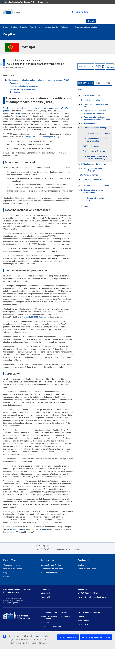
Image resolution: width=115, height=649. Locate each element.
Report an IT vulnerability (51, 627)
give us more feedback (69, 550)
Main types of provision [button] (1, 64)
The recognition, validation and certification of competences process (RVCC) (38, 80)
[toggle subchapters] (78, 96)
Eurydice (14, 27)
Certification (15, 92)
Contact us (82, 565)
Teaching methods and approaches (24, 86)
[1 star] (38, 549)
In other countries (103, 83)
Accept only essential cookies (96, 637)
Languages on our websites (89, 612)
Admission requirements (19, 83)
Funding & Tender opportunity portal (92, 597)
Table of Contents (85, 83)
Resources (45, 623)
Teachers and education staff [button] (114, 64)
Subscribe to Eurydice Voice (52, 569)
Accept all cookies (68, 637)
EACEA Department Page (88, 593)
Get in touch (45, 593)
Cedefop (42, 529)
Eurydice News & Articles (51, 565)
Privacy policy (83, 620)
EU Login (7, 576)
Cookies (81, 616)
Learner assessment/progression (23, 89)
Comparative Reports (11, 565)
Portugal (33, 27)
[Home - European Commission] (29, 11)
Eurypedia (23, 27)
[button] (109, 11)
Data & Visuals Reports (12, 569)
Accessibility (46, 597)
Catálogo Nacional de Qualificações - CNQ (41, 137)
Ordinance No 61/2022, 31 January (34, 317)
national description (17, 529)
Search (91, 21)
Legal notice (83, 624)
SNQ (18, 113)
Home (5, 27)
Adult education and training (49, 27)
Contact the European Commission (55, 612)
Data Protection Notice (87, 569)
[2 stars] (39, 549)
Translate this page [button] (83, 12)
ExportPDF (98, 66)
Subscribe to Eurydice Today (52, 573)
